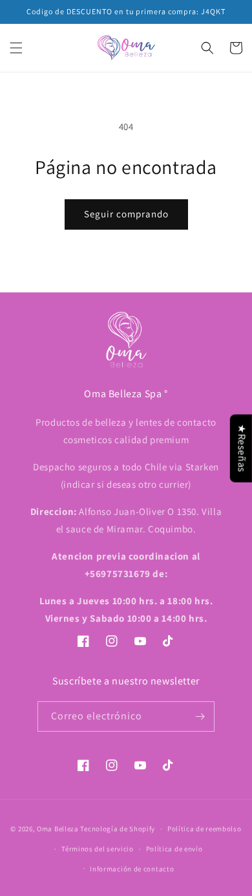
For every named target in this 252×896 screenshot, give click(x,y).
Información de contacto (132, 868)
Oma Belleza (58, 828)
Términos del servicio (97, 848)
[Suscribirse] (199, 716)
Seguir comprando (126, 214)
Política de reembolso (204, 828)
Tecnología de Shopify (117, 828)
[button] (16, 48)
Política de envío (174, 848)
